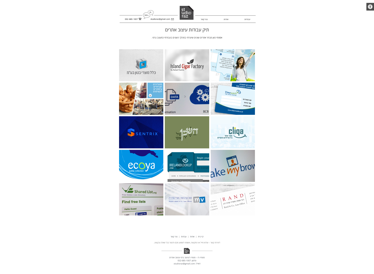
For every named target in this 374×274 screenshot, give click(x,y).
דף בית (201, 236)
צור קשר (204, 19)
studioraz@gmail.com (184, 263)
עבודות (247, 19)
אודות (226, 19)
